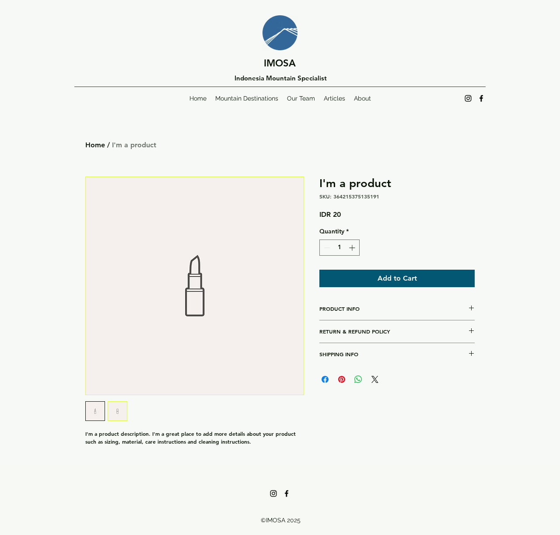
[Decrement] (326, 247)
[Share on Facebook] (325, 379)
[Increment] (352, 247)
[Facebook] (481, 98)
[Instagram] (468, 98)
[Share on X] (375, 379)
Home (95, 145)
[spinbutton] (339, 247)
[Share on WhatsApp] (358, 379)
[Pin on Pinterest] (341, 379)
